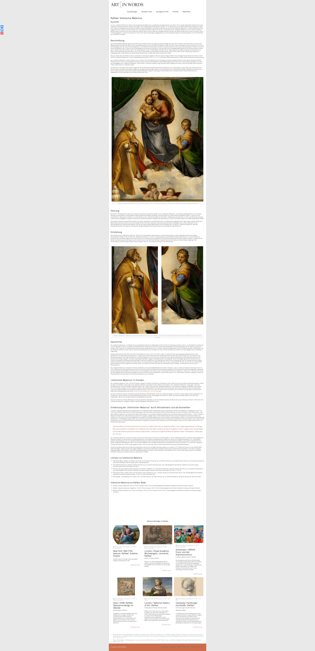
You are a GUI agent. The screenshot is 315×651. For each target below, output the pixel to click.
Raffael (113, 25)
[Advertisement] (158, 505)
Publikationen (166, 647)
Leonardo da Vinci (155, 57)
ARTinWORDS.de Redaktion (123, 546)
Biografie (173, 647)
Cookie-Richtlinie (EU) (196, 647)
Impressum (186, 647)
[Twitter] (2, 30)
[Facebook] (2, 26)
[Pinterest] (2, 33)
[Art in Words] (127, 4)
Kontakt (179, 647)
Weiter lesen (136, 565)
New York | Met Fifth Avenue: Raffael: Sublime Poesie (125, 553)
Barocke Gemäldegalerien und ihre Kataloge (148, 391)
